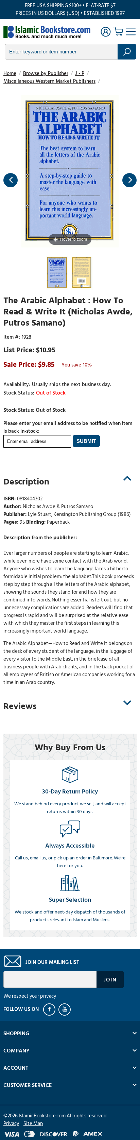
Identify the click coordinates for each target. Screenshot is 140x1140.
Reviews (19, 706)
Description (26, 482)
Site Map (33, 1123)
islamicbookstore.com (46, 32)
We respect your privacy (29, 996)
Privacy (11, 1123)
